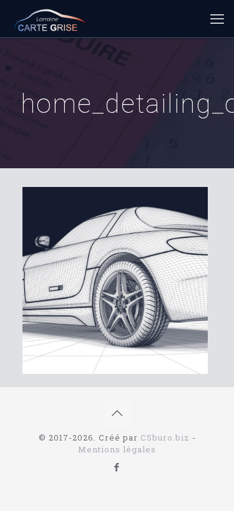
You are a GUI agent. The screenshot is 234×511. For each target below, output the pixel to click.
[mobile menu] (217, 18)
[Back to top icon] (117, 412)
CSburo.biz (165, 437)
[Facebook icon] (117, 467)
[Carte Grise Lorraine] (49, 18)
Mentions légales (117, 449)
